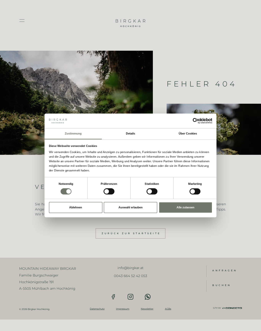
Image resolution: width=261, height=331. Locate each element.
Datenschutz (97, 308)
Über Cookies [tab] (188, 133)
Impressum (122, 308)
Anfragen (224, 270)
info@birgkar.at (130, 268)
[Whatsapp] (147, 297)
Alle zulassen (185, 207)
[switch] (109, 191)
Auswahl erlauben (130, 207)
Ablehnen (75, 207)
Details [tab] (130, 133)
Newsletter (147, 308)
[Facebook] (113, 297)
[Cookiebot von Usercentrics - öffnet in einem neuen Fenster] (195, 121)
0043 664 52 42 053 (130, 276)
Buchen (221, 285)
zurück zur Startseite (131, 233)
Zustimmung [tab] (73, 133)
